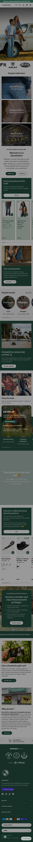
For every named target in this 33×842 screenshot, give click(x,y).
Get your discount (10, 421)
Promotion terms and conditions (12, 425)
